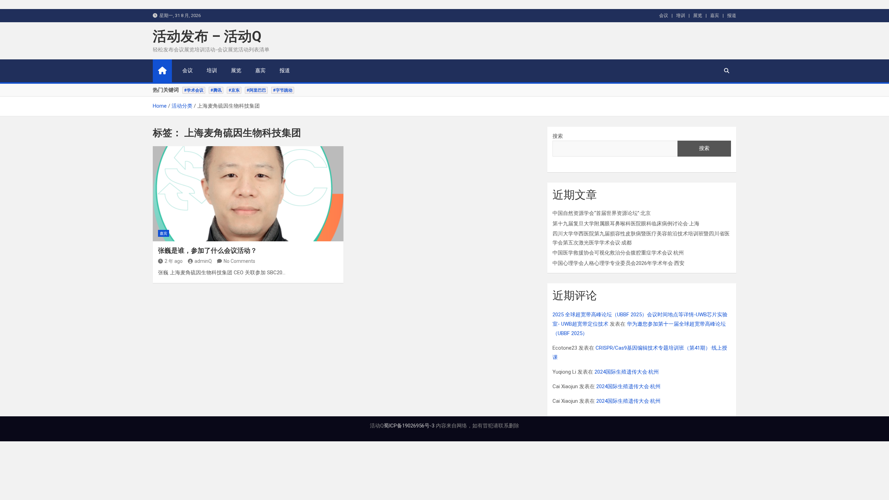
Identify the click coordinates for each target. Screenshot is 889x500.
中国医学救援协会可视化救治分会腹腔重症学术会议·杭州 (618, 253)
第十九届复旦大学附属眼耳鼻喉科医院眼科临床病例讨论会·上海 (625, 223)
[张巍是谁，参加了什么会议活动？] (248, 193)
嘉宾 (714, 15)
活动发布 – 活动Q (207, 36)
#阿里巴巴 (256, 90)
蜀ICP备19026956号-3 (409, 426)
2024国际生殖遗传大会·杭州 (627, 372)
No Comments (239, 261)
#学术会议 (193, 90)
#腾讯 (216, 90)
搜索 (557, 136)
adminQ (203, 261)
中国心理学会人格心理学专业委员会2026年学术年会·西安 (618, 263)
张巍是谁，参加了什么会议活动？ (207, 251)
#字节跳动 (282, 90)
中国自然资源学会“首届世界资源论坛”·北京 (601, 213)
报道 (731, 15)
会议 (663, 15)
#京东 (234, 90)
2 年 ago (174, 261)
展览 (697, 15)
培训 (680, 15)
